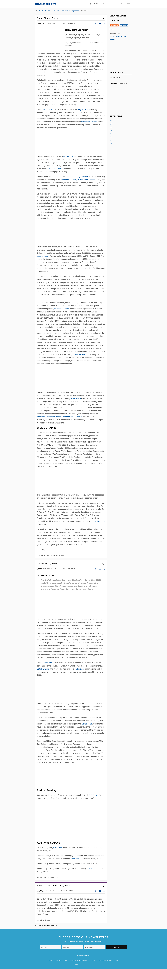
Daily (116, 960)
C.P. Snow (93, 795)
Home (50, 960)
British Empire (43, 669)
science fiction (43, 256)
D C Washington (115, 77)
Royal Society (84, 109)
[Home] (45, 4)
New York (75, 859)
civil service (68, 156)
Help (65, 960)
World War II (48, 109)
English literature (82, 354)
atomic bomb (86, 724)
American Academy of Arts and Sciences (78, 180)
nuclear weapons (61, 309)
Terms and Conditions (105, 960)
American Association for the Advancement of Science (59, 417)
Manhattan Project (89, 122)
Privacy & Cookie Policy (88, 960)
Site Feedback (74, 960)
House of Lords (54, 169)
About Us (58, 960)
